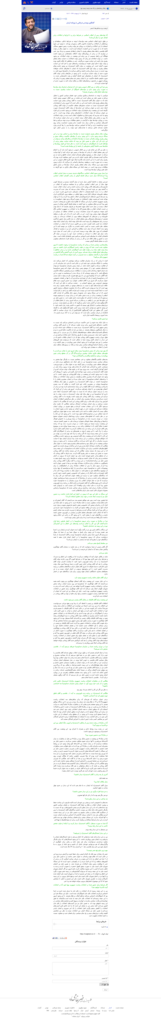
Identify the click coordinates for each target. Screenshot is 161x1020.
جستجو (92, 1010)
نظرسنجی (53, 1010)
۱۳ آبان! (103, 927)
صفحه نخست (133, 2)
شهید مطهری (96, 2)
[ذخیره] (58, 19)
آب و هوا (76, 1010)
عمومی (103, 18)
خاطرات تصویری (84, 2)
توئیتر (61, 2)
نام (107, 945)
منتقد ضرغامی (71, 2)
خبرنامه (61, 1010)
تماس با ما (111, 1010)
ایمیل (106, 953)
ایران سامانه (76, 1016)
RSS (48, 1010)
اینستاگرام (107, 2)
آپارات (54, 2)
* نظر (106, 960)
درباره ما (104, 1010)
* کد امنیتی (105, 978)
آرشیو (86, 1010)
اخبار (123, 2)
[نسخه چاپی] (53, 19)
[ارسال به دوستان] (56, 19)
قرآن (82, 1010)
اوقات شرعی (68, 1010)
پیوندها (98, 1010)
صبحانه (116, 2)
